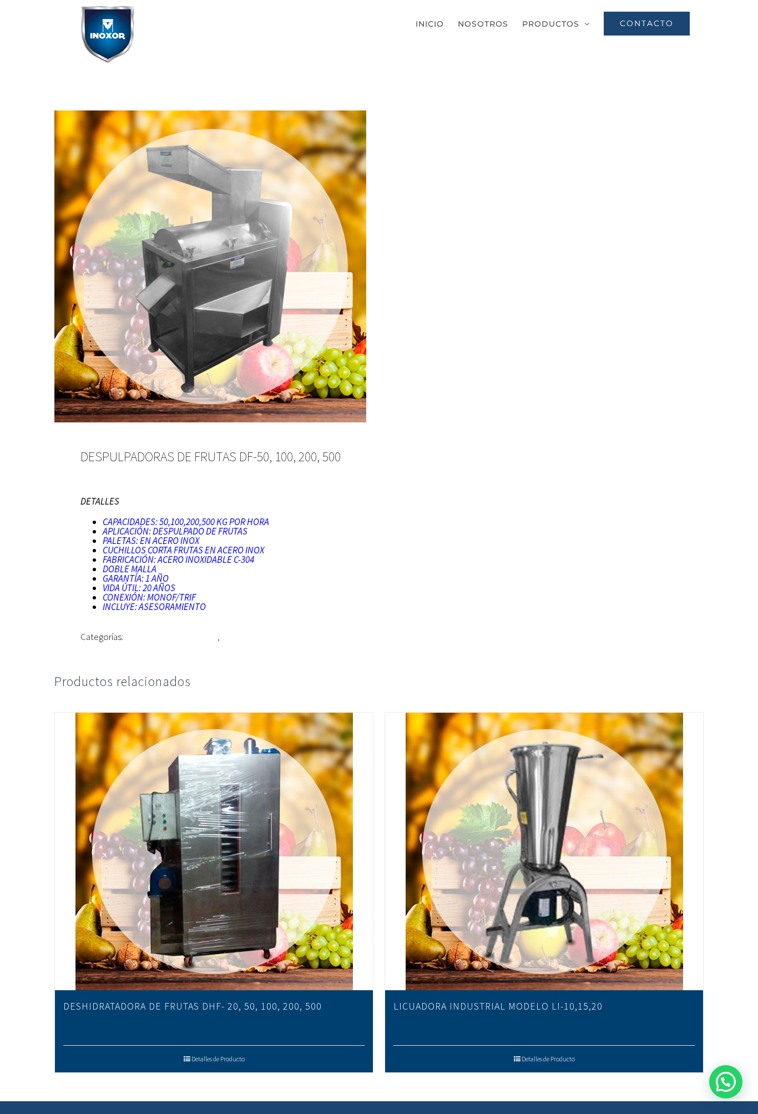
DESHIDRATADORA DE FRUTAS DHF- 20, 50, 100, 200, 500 (192, 1006)
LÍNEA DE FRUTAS (256, 637)
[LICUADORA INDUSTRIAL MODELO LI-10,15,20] (544, 851)
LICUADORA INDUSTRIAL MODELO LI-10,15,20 (498, 1006)
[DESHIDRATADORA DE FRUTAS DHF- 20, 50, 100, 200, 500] (214, 851)
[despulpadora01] (210, 266)
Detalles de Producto (218, 1059)
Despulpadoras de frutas (171, 637)
